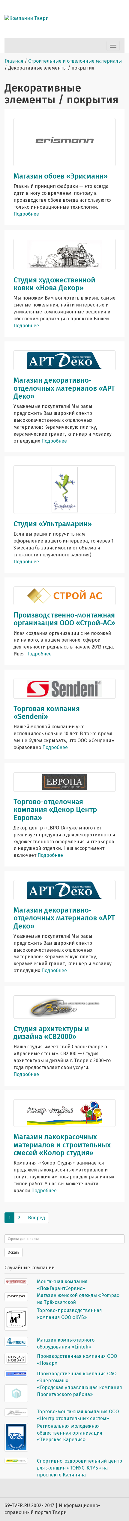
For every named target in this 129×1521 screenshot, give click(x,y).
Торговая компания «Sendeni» (47, 713)
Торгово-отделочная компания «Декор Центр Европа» (55, 810)
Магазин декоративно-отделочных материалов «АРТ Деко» (64, 388)
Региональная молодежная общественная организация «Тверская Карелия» (69, 1433)
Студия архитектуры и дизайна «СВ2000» (51, 1033)
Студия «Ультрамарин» (53, 524)
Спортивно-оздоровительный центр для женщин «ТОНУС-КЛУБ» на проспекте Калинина (79, 1468)
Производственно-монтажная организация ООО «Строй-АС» (64, 619)
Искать (13, 1252)
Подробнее (26, 214)
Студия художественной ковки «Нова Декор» (54, 284)
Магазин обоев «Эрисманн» (61, 176)
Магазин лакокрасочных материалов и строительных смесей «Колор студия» (62, 1145)
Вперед (36, 1218)
